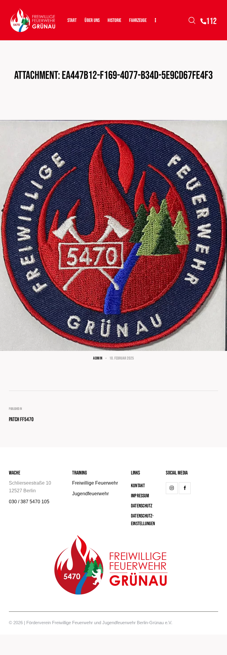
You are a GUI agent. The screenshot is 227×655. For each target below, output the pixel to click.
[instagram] (172, 488)
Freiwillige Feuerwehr (95, 482)
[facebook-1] (185, 488)
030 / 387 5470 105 (29, 501)
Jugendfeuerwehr (90, 493)
